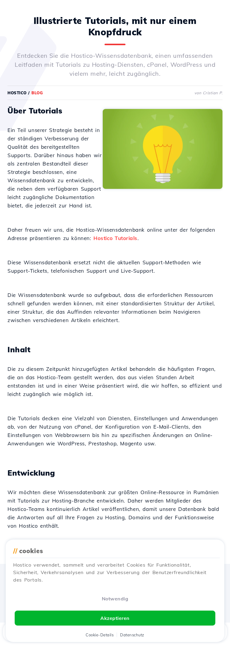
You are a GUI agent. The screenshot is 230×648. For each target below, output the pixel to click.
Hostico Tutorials (115, 238)
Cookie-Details (100, 634)
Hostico (17, 92)
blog (37, 92)
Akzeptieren (115, 618)
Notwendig (115, 599)
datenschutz (132, 634)
